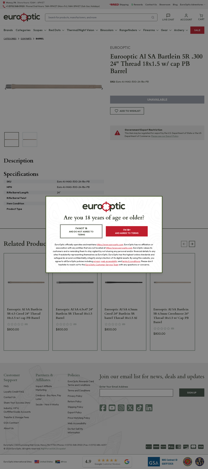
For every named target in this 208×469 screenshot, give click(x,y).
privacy (96, 261)
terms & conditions (131, 261)
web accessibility (109, 261)
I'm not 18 (81, 231)
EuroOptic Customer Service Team (101, 264)
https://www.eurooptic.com (110, 244)
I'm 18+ (126, 231)
